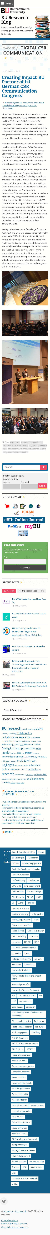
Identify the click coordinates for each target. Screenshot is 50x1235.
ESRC (21, 745)
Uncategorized (36, 1167)
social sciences (35, 778)
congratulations (8, 741)
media (26, 757)
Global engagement (35, 931)
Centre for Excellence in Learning (26, 869)
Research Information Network (18, 792)
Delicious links (18, 892)
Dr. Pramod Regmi (34, 741)
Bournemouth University (16, 12)
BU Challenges (18, 858)
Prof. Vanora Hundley (21, 765)
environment (13, 449)
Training (15, 1167)
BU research (11, 728)
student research (19, 1162)
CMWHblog (12, 733)
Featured (30, 903)
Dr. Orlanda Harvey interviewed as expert (28, 648)
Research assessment (21, 1055)
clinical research (27, 729)
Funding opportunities (21, 920)
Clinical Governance (20, 875)
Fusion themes (18, 931)
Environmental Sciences (29, 449)
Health (6, 752)
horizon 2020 (16, 753)
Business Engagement (13, 103)
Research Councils (20, 774)
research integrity (19, 1100)
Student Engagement (21, 1156)
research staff (18, 1117)
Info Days (38, 959)
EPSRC (30, 897)
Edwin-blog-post (10, 744)
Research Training (19, 1134)
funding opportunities (23, 748)
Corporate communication (31, 442)
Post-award (39, 1021)
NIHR (3, 761)
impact (16, 452)
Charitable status (9, 1220)
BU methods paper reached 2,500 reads (29, 615)
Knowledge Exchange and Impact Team (26, 977)
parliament (30, 1007)
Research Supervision (21, 1122)
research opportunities (21, 1111)
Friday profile (37, 914)
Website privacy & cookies (14, 1223)
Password (25, 482)
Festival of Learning (20, 914)
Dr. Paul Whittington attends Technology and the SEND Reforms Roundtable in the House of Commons (29, 666)
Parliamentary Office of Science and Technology (27, 1014)
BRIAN (41, 852)
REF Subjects (17, 1049)
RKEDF (24, 779)
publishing (32, 769)
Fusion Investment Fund (22, 925)
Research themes (19, 1128)
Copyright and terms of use (14, 1227)
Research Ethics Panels (22, 1083)
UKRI (8, 832)
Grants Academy (19, 936)
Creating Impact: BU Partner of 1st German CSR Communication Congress (23, 86)
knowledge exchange (12, 756)
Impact (27, 953)
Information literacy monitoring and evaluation (21, 814)
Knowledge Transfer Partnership (25, 990)
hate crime (16, 942)
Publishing (35, 1032)
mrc (13, 996)
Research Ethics (19, 1077)
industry (24, 452)
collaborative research (16, 737)
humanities (16, 953)
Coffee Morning (18, 880)
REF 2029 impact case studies (25, 1044)
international (39, 103)
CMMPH (38, 728)
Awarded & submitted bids (23, 852)
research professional (35, 774)
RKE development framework (24, 1139)
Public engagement (20, 1032)
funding (6, 748)
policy (28, 1021)
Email (6, 557)
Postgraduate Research (22, 1027)
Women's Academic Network (24, 1179)
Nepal (41, 756)
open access (11, 761)
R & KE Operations (20, 1038)
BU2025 (15, 863)
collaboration (24, 733)
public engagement (14, 769)
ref (40, 770)
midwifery (32, 757)
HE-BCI (27, 942)
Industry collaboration (21, 959)
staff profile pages (19, 1145)
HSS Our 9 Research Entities (24, 948)
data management (32, 886)
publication (34, 765)
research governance (21, 1089)
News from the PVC (27, 996)
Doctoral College (22, 741)
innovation (36, 753)
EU (25, 744)
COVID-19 (16, 886)
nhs (45, 757)
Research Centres (19, 1061)
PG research (17, 1021)
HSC (23, 753)
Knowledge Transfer (28, 105)
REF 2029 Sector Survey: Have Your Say (29, 601)
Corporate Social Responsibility (15, 445)
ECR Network (18, 897)
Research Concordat (20, 1072)
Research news (37, 1105)
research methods (19, 1105)
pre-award (39, 1027)
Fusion (38, 749)
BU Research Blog (14, 20)
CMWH (4, 733)
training (6, 782)
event (30, 744)
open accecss (25, 1001)
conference (15, 442)
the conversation (36, 1162)
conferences (28, 103)
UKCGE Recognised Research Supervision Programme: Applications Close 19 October (27, 631)
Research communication (23, 1066)
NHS (14, 1001)
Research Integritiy (20, 1094)
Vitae (14, 1173)
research (8, 774)
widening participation (17, 783)
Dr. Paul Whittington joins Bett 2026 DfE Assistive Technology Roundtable (30, 684)
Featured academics (20, 908)
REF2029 (30, 1049)
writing (15, 1184)
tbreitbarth (9, 108)
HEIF (36, 942)
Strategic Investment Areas (23, 1150)
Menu (9, 3)
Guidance (33, 936)
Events (36, 744)
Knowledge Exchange (11, 105)
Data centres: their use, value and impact (19, 817)
